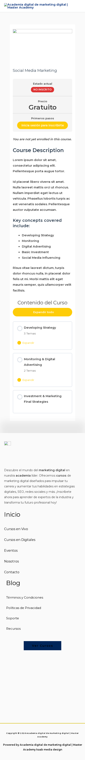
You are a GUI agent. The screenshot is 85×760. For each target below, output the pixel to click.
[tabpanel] (42, 215)
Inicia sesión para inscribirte (42, 125)
